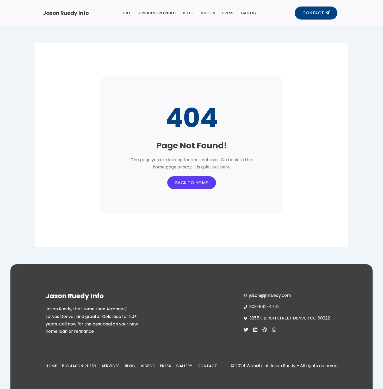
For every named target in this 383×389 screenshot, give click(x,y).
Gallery (249, 13)
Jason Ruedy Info (66, 13)
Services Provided (157, 13)
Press (227, 13)
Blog (188, 13)
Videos (208, 13)
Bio (126, 13)
